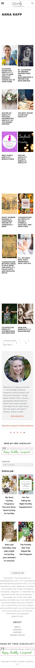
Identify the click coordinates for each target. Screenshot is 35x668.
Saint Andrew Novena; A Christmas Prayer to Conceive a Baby (8, 222)
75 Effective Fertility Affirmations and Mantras (8, 330)
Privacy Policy (17, 635)
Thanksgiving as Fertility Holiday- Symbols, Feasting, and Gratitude (25, 222)
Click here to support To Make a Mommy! (17, 425)
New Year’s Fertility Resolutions (8, 157)
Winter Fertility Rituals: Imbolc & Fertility (22, 159)
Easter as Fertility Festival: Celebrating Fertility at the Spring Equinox (8, 118)
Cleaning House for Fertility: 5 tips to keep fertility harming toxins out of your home (8, 75)
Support (17, 632)
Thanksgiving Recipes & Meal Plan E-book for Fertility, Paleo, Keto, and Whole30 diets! (9, 267)
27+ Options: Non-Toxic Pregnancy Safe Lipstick (24, 260)
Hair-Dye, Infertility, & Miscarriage (24, 329)
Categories (6, 461)
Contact (17, 629)
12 (26, 342)
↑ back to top (17, 573)
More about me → (17, 416)
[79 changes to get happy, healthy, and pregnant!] (17, 454)
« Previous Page (9, 340)
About (17, 627)
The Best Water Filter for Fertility (25, 115)
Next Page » (8, 344)
